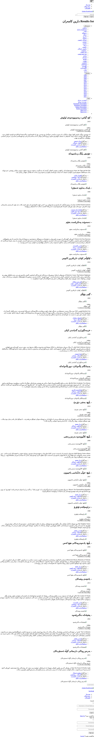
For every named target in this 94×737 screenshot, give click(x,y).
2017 (85, 90)
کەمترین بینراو (82, 100)
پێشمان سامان (77, 318)
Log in (91, 712)
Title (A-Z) (83, 110)
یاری (85, 71)
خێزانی (85, 43)
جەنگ (85, 35)
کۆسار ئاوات (78, 175)
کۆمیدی (84, 66)
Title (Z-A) (83, 112)
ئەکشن (84, 28)
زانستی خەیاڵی (82, 49)
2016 (85, 88)
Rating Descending (81, 107)
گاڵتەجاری (83, 68)
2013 (85, 83)
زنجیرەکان (87, 6)
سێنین (85, 56)
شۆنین (85, 61)
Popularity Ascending (80, 105)
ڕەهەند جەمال (77, 673)
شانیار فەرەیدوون (76, 210)
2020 (85, 95)
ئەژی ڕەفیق (78, 530)
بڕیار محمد (78, 424)
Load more (90, 684)
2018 (85, 91)
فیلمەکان (87, 8)
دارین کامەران (75, 144)
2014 (85, 85)
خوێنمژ (85, 42)
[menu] (92, 1)
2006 (85, 78)
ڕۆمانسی (84, 50)
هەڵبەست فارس (77, 390)
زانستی (84, 47)
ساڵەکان (87, 73)
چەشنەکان (87, 26)
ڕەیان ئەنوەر (78, 141)
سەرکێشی (83, 52)
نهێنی (85, 70)
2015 (85, 86)
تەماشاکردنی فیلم (81, 146)
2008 (85, 81)
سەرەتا (88, 5)
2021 (85, 96)
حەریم (85, 36)
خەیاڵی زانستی (82, 40)
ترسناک (84, 33)
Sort (88, 98)
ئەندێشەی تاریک (82, 29)
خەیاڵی (84, 38)
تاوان (85, 31)
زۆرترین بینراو (82, 102)
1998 (85, 75)
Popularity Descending (80, 103)
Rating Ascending (81, 108)
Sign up (86, 16)
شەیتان (84, 57)
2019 (85, 93)
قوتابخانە (84, 64)
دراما (85, 45)
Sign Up (82, 716)
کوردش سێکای (77, 282)
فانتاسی (84, 63)
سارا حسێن (78, 354)
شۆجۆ (85, 59)
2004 (85, 77)
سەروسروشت (82, 54)
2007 (85, 80)
